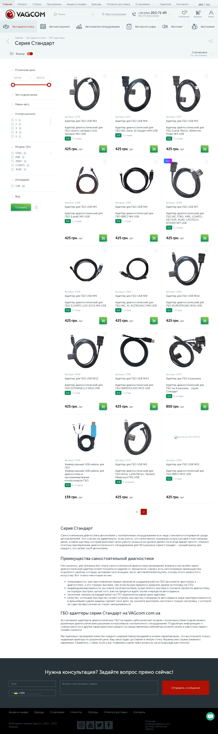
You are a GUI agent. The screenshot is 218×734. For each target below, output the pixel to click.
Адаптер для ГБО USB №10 (183, 295)
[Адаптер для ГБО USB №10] (187, 269)
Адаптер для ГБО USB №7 (182, 206)
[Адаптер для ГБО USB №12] (86, 351)
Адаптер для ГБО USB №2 (81, 121)
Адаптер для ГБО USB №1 (131, 464)
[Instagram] (81, 725)
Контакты (182, 4)
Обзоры (93, 712)
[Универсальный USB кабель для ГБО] (86, 437)
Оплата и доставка (118, 4)
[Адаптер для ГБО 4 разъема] (187, 351)
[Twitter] (99, 725)
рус (201, 4)
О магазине (142, 4)
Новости (76, 712)
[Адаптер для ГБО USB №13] (136, 351)
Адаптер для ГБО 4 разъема (183, 378)
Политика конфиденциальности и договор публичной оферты (157, 725)
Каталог (22, 4)
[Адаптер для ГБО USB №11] (187, 437)
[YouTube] (90, 725)
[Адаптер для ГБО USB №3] (187, 94)
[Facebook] (109, 725)
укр (208, 4)
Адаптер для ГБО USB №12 (81, 378)
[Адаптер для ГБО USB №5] (86, 180)
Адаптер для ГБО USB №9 (81, 295)
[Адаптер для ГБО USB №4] (136, 94)
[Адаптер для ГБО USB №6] (136, 180)
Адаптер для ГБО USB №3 (182, 121)
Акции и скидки (76, 4)
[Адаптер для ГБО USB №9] (86, 269)
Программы (54, 4)
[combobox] (17, 693)
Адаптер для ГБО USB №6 (131, 206)
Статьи (37, 4)
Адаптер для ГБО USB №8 (131, 295)
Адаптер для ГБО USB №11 (182, 464)
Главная (7, 4)
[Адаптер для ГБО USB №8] (136, 269)
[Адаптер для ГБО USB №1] (136, 437)
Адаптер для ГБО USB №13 (132, 378)
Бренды (96, 4)
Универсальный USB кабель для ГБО (84, 466)
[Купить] (103, 148)
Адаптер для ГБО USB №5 (81, 206)
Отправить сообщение (185, 687)
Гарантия (165, 4)
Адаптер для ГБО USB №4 (131, 121)
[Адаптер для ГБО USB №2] (86, 94)
